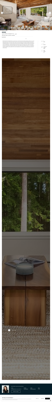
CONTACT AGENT (16, 391)
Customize (42, 398)
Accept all (47, 398)
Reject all (37, 398)
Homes (39, 3)
